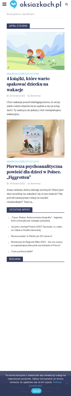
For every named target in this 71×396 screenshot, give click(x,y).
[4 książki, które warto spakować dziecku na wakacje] (35, 50)
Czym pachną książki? (22, 251)
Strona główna (14, 14)
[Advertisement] (35, 316)
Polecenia (33, 74)
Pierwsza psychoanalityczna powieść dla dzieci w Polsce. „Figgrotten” (34, 172)
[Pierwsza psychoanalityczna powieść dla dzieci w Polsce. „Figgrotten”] (35, 138)
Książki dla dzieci (16, 74)
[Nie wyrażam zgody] (66, 383)
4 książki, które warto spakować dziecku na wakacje (28, 84)
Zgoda (36, 390)
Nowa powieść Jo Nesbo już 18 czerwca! (31, 236)
